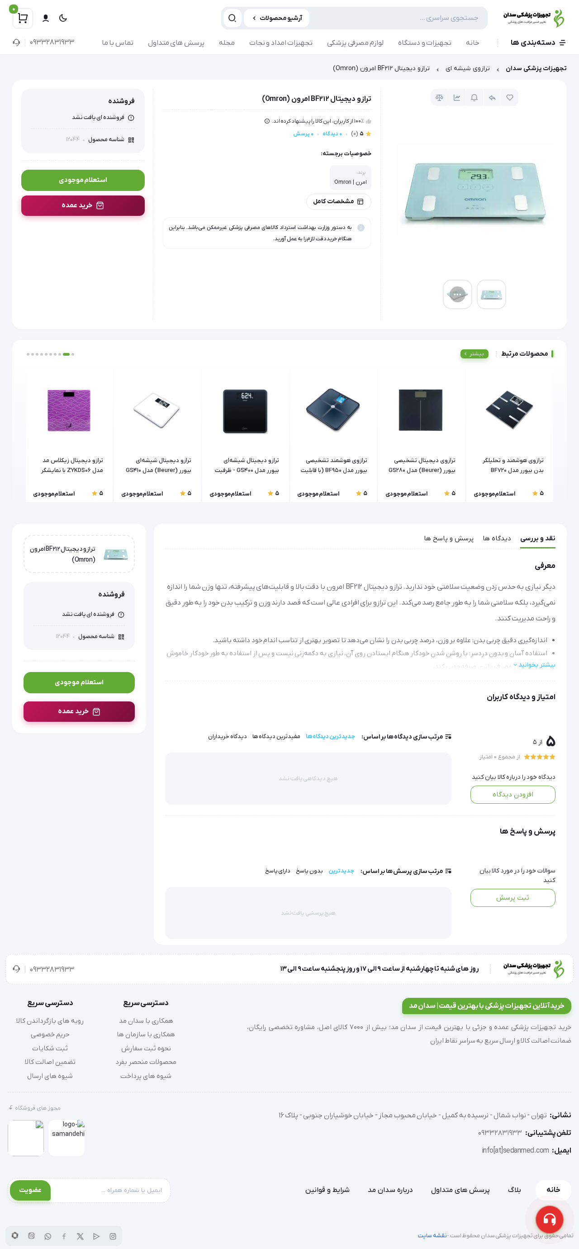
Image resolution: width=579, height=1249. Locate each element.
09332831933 (51, 43)
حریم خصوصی (50, 1034)
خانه (472, 43)
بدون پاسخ (309, 871)
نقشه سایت (432, 1235)
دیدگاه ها (497, 538)
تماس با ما (117, 43)
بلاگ (514, 1190)
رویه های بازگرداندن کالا (50, 1020)
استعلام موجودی (83, 180)
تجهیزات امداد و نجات (281, 43)
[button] (72, 354)
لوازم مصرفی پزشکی (355, 43)
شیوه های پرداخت (145, 1076)
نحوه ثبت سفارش (146, 1048)
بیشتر (477, 354)
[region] (289, 71)
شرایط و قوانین (327, 1190)
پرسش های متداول (176, 43)
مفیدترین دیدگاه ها (276, 736)
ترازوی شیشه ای (468, 68)
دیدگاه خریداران (227, 736)
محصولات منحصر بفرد (145, 1062)
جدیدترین (341, 871)
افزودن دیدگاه (513, 794)
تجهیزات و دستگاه (424, 43)
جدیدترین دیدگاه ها (330, 736)
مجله (227, 43)
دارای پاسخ (278, 871)
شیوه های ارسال (50, 1076)
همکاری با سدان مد (146, 1020)
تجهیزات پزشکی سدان (536, 68)
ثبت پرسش (512, 897)
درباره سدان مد (390, 1190)
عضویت (30, 1190)
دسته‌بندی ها (533, 43)
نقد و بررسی (537, 538)
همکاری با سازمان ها (146, 1034)
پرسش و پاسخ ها (449, 538)
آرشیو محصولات (281, 18)
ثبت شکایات (50, 1048)
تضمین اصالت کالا (50, 1062)
